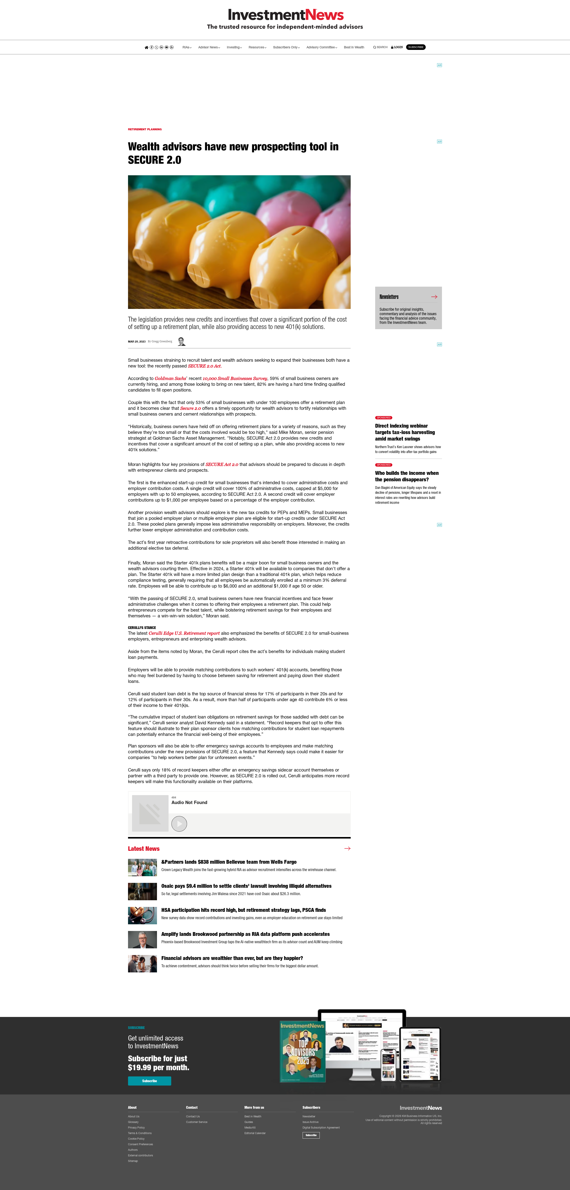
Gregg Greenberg (162, 341)
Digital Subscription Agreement (321, 1127)
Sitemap (133, 1161)
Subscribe (149, 1081)
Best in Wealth (354, 47)
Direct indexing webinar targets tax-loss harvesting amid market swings (405, 432)
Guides (248, 1122)
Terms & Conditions (140, 1133)
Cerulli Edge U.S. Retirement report (184, 633)
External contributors (140, 1155)
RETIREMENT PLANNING (145, 129)
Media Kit (250, 1127)
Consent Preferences (140, 1144)
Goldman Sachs (170, 378)
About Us (133, 1116)
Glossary (133, 1122)
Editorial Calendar (255, 1133)
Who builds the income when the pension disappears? (407, 476)
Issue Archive (310, 1122)
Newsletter (309, 1116)
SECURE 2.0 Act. (205, 365)
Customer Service (196, 1122)
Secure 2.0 (190, 408)
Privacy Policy (136, 1127)
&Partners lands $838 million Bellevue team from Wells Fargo (229, 862)
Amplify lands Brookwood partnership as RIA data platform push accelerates (245, 934)
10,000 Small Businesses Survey (235, 378)
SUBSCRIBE (415, 47)
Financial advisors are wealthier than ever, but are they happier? (232, 958)
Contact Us (193, 1116)
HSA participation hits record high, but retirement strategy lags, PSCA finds (243, 910)
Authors (133, 1149)
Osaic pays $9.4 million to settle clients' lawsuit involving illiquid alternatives (246, 886)
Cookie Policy (136, 1138)
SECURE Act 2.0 (222, 464)
